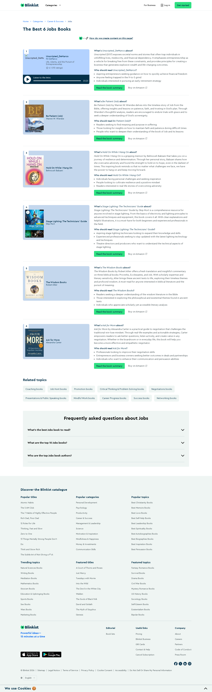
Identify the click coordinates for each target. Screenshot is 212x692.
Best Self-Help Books (141, 518)
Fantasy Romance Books (142, 568)
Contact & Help (143, 649)
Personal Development (86, 502)
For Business (149, 5)
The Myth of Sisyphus (86, 609)
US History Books (139, 594)
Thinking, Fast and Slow (31, 528)
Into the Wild (82, 583)
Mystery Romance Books (142, 588)
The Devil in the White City (88, 588)
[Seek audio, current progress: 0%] (57, 80)
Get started (183, 5)
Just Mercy (81, 573)
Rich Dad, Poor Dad (30, 518)
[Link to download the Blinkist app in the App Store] (30, 654)
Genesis (79, 614)
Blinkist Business (143, 639)
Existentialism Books (140, 609)
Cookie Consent (104, 670)
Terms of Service (70, 670)
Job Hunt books (58, 389)
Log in (167, 5)
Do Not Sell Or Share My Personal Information (151, 670)
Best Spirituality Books (141, 528)
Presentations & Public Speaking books (46, 398)
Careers (178, 639)
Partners (178, 644)
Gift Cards (140, 644)
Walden (79, 594)
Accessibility (121, 670)
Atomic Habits (27, 502)
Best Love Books (139, 513)
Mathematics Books (30, 583)
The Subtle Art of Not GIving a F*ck (37, 554)
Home (26, 21)
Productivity (81, 513)
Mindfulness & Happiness (87, 539)
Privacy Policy (87, 670)
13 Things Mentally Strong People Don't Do (39, 541)
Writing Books (27, 573)
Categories (51, 5)
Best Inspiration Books (141, 544)
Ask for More (53, 339)
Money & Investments (86, 544)
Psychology (81, 507)
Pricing (139, 634)
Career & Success (55, 21)
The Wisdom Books (56, 282)
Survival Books (138, 573)
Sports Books (27, 599)
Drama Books (137, 578)
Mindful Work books (84, 398)
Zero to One (26, 533)
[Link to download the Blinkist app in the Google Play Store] (51, 654)
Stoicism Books (28, 588)
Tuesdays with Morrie (86, 578)
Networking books (166, 398)
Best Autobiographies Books (144, 533)
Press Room (180, 654)
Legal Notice (54, 670)
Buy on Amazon (136, 87)
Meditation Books (29, 578)
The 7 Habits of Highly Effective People (39, 513)
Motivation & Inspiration (87, 533)
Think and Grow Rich (30, 549)
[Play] (27, 79)
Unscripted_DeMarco (57, 56)
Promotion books (83, 389)
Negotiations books (161, 389)
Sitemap (41, 670)
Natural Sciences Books (31, 568)
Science (79, 528)
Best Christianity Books (142, 502)
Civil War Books (138, 583)
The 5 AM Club (27, 507)
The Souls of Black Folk (86, 599)
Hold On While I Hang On (59, 167)
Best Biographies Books (142, 539)
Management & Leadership (88, 523)
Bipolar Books (137, 614)
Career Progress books (114, 398)
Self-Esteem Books (140, 604)
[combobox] (30, 677)
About (178, 634)
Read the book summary (109, 87)
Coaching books (34, 389)
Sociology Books (139, 599)
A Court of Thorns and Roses (89, 568)
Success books (141, 398)
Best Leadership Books (141, 523)
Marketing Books (28, 614)
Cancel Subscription (145, 654)
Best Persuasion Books (141, 549)
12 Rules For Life (28, 523)
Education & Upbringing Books (35, 594)
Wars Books (26, 609)
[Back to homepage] (30, 5)
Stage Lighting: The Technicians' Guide (66, 221)
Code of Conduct (183, 649)
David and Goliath (84, 604)
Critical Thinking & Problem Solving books (122, 389)
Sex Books (25, 604)
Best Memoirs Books (140, 507)
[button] (106, 430)
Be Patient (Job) (54, 115)
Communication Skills (86, 549)
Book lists (110, 634)
